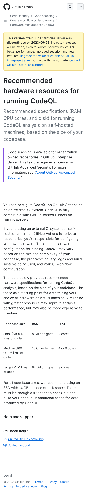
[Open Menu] (80, 6)
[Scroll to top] (77, 492)
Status (64, 482)
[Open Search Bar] (70, 6)
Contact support (19, 445)
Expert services (27, 486)
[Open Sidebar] (5, 20)
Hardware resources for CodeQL (32, 24)
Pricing (8, 486)
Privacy (51, 482)
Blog (44, 486)
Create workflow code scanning (32, 20)
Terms (39, 482)
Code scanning (44, 16)
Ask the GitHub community (26, 439)
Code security (19, 16)
